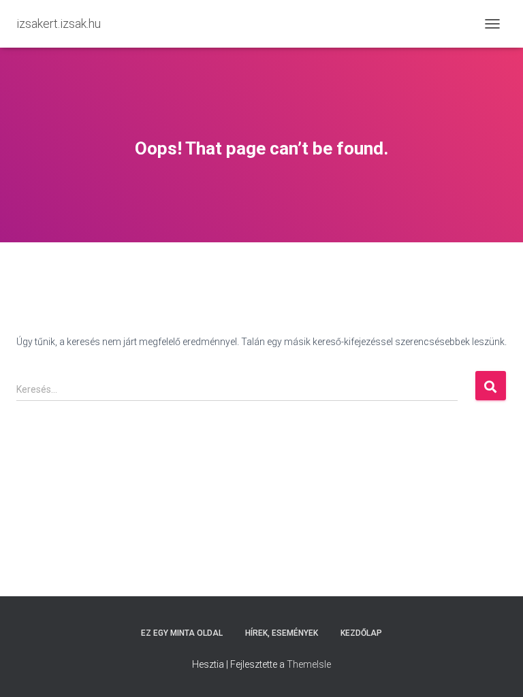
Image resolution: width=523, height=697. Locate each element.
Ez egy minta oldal (182, 633)
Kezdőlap (361, 633)
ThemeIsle (309, 664)
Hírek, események (281, 633)
